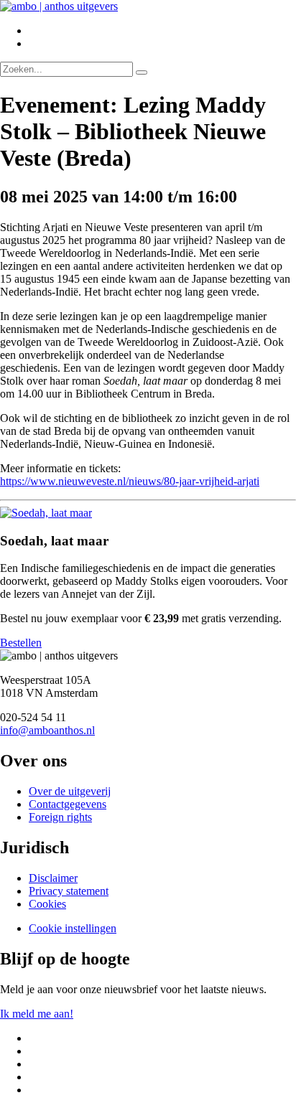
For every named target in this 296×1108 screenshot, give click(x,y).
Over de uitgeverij (70, 791)
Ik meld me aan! (36, 1014)
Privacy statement (68, 891)
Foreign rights (60, 817)
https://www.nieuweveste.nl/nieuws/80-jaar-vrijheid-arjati (129, 481)
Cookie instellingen (72, 928)
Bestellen (21, 643)
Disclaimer (53, 878)
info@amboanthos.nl (47, 730)
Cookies (47, 904)
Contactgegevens (67, 804)
